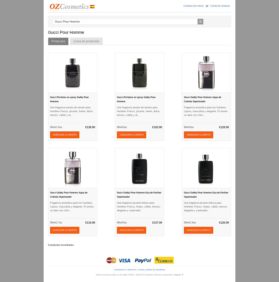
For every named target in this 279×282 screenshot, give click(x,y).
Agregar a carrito (65, 135)
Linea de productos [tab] (86, 41)
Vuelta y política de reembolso (151, 270)
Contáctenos (119, 270)
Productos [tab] (58, 41)
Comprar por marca (194, 6)
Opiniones (131, 270)
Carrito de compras (220, 6)
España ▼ (178, 275)
